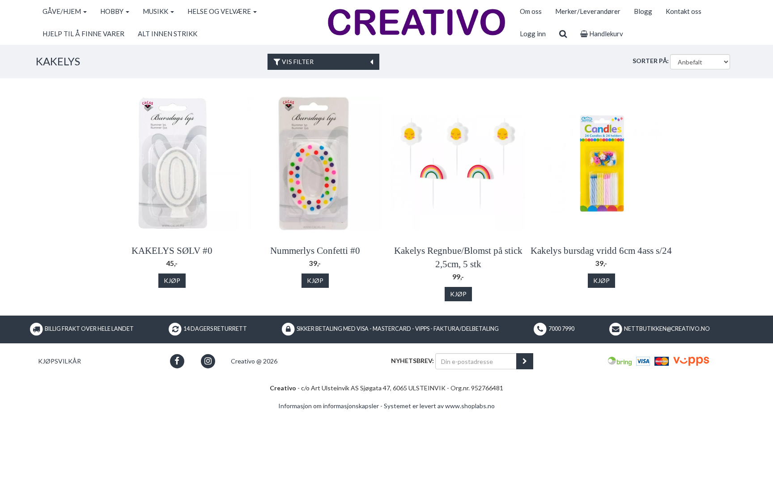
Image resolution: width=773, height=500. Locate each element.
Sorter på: (651, 60)
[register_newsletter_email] (524, 361)
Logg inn (533, 34)
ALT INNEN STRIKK (167, 34)
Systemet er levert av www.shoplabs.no (439, 406)
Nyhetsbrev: (412, 360)
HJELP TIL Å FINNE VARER (83, 34)
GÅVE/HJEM (62, 11)
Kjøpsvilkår (59, 361)
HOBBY (112, 11)
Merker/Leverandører (587, 11)
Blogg (643, 11)
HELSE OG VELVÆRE (219, 11)
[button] (177, 361)
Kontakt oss (683, 11)
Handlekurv (605, 34)
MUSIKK (156, 11)
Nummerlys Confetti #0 (315, 250)
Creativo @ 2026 (254, 361)
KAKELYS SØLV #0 (172, 250)
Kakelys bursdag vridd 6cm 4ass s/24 (601, 250)
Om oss (531, 11)
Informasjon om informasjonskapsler (328, 406)
